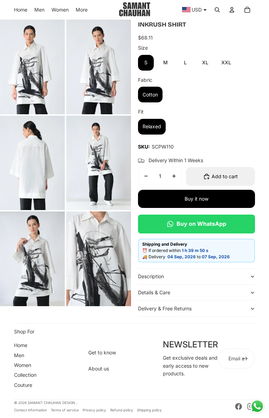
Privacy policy (94, 410)
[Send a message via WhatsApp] (257, 406)
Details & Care (154, 292)
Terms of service (65, 410)
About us (98, 369)
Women (22, 365)
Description (151, 276)
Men (19, 355)
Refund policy (121, 410)
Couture (23, 385)
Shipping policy (149, 410)
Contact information (30, 410)
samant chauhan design (52, 403)
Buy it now (196, 199)
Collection (25, 375)
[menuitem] (20, 9)
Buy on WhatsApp (201, 223)
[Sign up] (244, 358)
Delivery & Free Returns (165, 308)
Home (20, 345)
